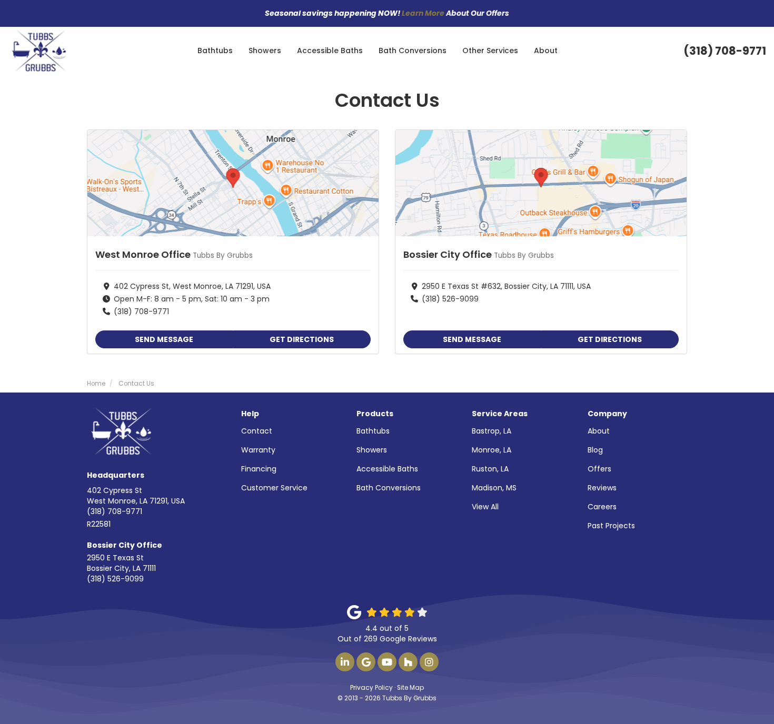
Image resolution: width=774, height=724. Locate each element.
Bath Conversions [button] (412, 50)
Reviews (602, 487)
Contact (256, 431)
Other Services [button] (490, 50)
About (599, 431)
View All (485, 506)
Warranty (258, 450)
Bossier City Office (124, 545)
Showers (371, 450)
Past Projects (611, 525)
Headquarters (115, 475)
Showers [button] (265, 50)
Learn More (423, 13)
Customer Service (274, 487)
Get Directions (302, 339)
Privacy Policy (371, 687)
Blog (595, 450)
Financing (258, 469)
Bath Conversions (388, 487)
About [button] (546, 50)
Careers (602, 506)
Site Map (410, 687)
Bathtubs (373, 431)
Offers (599, 469)
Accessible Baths (387, 469)
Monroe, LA (491, 450)
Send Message (164, 339)
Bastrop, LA (491, 431)
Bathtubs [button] (215, 50)
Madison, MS (494, 487)
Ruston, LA (490, 469)
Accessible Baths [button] (330, 50)
